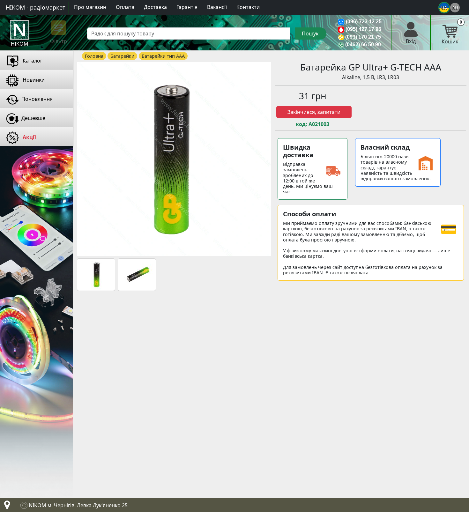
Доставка (155, 7)
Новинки (33, 79)
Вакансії (217, 7)
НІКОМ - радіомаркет (35, 7)
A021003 (319, 124)
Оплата (125, 7)
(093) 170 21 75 (363, 37)
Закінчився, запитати (313, 111)
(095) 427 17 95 (363, 29)
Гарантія (186, 7)
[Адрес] (6, 506)
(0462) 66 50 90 (363, 44)
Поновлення (37, 98)
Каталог (31, 60)
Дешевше (33, 118)
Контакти (248, 7)
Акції (28, 137)
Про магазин (90, 7)
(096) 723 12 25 (364, 21)
